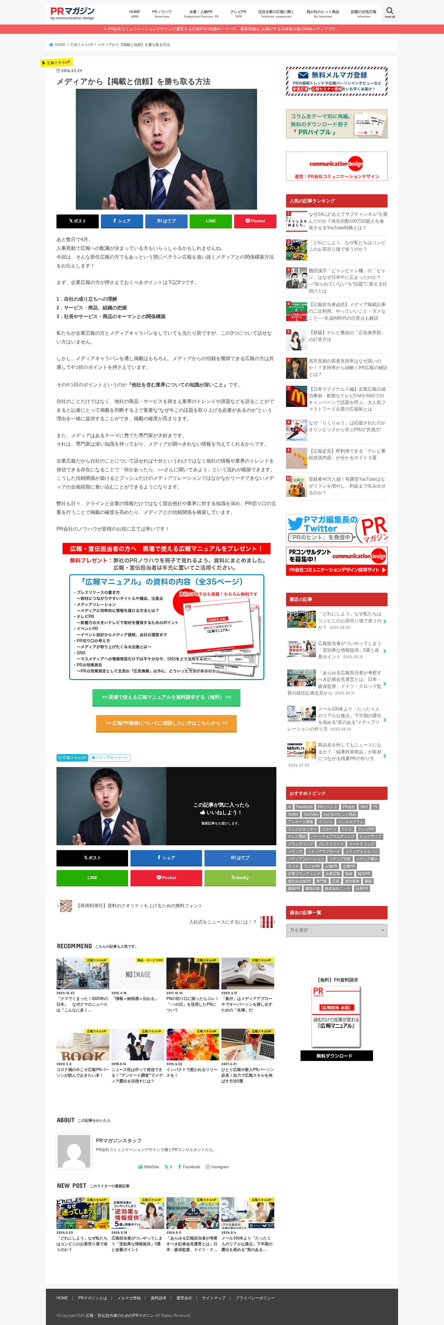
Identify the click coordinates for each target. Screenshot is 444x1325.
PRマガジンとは (92, 1298)
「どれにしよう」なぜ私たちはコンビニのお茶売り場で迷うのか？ (347, 246)
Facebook (191, 1167)
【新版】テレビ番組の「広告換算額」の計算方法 (347, 336)
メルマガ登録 (129, 1298)
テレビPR (238, 14)
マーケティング (361, 844)
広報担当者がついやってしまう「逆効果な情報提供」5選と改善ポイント (349, 650)
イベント (325, 822)
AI (289, 807)
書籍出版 (312, 888)
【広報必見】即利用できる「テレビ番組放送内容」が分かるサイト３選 (347, 454)
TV (375, 807)
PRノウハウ (162, 14)
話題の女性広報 (363, 14)
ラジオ (293, 866)
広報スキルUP (74, 758)
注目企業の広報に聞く (276, 14)
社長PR (362, 888)
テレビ (347, 829)
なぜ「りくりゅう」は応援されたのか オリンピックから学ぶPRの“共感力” (348, 426)
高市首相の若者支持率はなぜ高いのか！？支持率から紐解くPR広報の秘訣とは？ (348, 368)
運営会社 (184, 1298)
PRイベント (327, 807)
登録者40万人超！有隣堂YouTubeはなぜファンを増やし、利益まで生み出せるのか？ (347, 486)
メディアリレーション (306, 859)
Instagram (220, 1167)
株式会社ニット (337, 888)
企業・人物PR (201, 14)
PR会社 (349, 807)
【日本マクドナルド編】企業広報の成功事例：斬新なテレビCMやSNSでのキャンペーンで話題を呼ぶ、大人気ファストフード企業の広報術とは (347, 399)
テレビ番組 (297, 836)
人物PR (331, 866)
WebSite (151, 1167)
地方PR (364, 874)
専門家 (321, 881)
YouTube (311, 814)
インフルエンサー (302, 829)
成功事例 (352, 881)
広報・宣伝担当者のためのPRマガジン (120, 1315)
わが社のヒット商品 (339, 814)
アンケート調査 (300, 822)
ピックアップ (370, 836)
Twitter (293, 814)
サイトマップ (214, 1298)
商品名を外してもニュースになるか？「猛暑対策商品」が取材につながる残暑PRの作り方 (334, 755)
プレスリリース (331, 844)
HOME (134, 14)
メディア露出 (367, 859)
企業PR (349, 866)
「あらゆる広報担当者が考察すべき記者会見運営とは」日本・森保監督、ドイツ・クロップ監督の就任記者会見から (334, 682)
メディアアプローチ (323, 851)
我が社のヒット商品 (323, 14)
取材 (348, 874)
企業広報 (333, 874)
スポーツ (329, 829)
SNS (364, 807)
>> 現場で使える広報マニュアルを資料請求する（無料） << (166, 697)
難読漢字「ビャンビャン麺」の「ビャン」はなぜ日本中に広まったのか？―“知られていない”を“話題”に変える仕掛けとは (348, 280)
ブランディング (300, 844)
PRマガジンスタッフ (119, 1140)
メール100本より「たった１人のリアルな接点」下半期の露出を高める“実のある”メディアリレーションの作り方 (334, 719)
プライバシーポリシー (255, 1298)
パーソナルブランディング (333, 836)
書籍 (368, 881)
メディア (295, 851)
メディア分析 (340, 859)
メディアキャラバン (112, 758)
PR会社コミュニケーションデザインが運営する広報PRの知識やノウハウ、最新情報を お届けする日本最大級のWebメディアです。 (224, 29)
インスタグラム (350, 822)
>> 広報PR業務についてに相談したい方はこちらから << (166, 723)
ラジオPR (312, 866)
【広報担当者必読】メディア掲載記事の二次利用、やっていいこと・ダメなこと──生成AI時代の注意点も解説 (347, 311)
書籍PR (294, 888)
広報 (335, 881)
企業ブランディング (304, 874)
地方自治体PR (299, 881)
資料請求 (158, 1298)
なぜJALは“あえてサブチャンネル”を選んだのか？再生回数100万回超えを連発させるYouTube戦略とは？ (348, 221)
